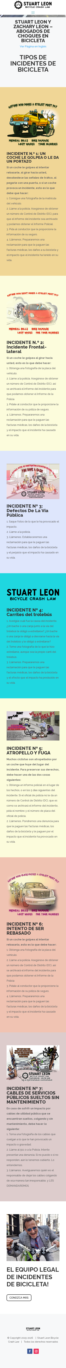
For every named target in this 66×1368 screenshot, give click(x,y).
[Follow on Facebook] (29, 1351)
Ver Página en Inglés (33, 46)
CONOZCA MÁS (19, 1297)
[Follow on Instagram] (36, 1351)
